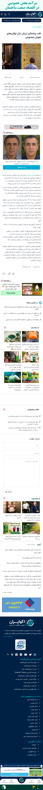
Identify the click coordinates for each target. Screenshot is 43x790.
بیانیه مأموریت (32, 755)
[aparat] (12, 655)
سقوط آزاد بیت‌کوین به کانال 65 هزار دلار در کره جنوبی (22, 320)
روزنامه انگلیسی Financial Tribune (26, 673)
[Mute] (27, 294)
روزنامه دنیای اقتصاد (30, 666)
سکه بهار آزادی (36, 20)
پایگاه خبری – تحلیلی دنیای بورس (26, 679)
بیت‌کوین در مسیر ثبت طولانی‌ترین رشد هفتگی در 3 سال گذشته (21, 314)
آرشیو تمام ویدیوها (32, 733)
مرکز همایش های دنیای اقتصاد (27, 676)
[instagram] (35, 655)
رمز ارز (34, 26)
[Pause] (24, 294)
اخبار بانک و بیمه (32, 720)
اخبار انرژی (34, 713)
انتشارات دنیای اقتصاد (30, 686)
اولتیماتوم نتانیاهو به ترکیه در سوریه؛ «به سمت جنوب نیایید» (22, 571)
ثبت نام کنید (15, 774)
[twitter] (30, 655)
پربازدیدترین (31, 544)
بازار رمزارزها (26, 267)
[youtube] (25, 655)
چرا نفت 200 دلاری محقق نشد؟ (31, 558)
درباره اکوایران (32, 752)
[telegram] (21, 655)
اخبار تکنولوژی (33, 726)
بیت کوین (37, 267)
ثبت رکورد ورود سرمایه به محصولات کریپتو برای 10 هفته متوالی (21, 308)
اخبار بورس (34, 703)
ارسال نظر (8, 492)
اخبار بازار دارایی (33, 716)
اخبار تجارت (34, 710)
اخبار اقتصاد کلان (32, 700)
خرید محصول (21, 167)
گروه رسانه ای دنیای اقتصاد (28, 662)
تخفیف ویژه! (11, 293)
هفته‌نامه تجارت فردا (30, 683)
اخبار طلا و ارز (33, 706)
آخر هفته (35, 730)
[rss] (8, 655)
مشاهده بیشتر (8, 592)
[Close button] (41, 766)
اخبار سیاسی (34, 723)
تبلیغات (34, 745)
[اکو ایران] (34, 14)
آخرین (39, 544)
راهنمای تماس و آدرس (30, 748)
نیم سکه (14, 20)
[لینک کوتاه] (13, 274)
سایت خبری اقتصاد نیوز (29, 669)
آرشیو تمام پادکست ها (31, 737)
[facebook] (16, 655)
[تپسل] (4, 133)
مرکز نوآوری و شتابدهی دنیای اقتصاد (25, 689)
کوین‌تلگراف (31, 175)
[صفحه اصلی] (21, 780)
